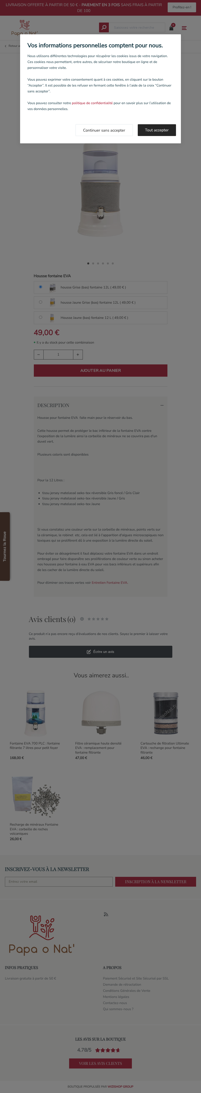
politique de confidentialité (92, 103)
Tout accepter (157, 130)
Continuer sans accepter (104, 130)
